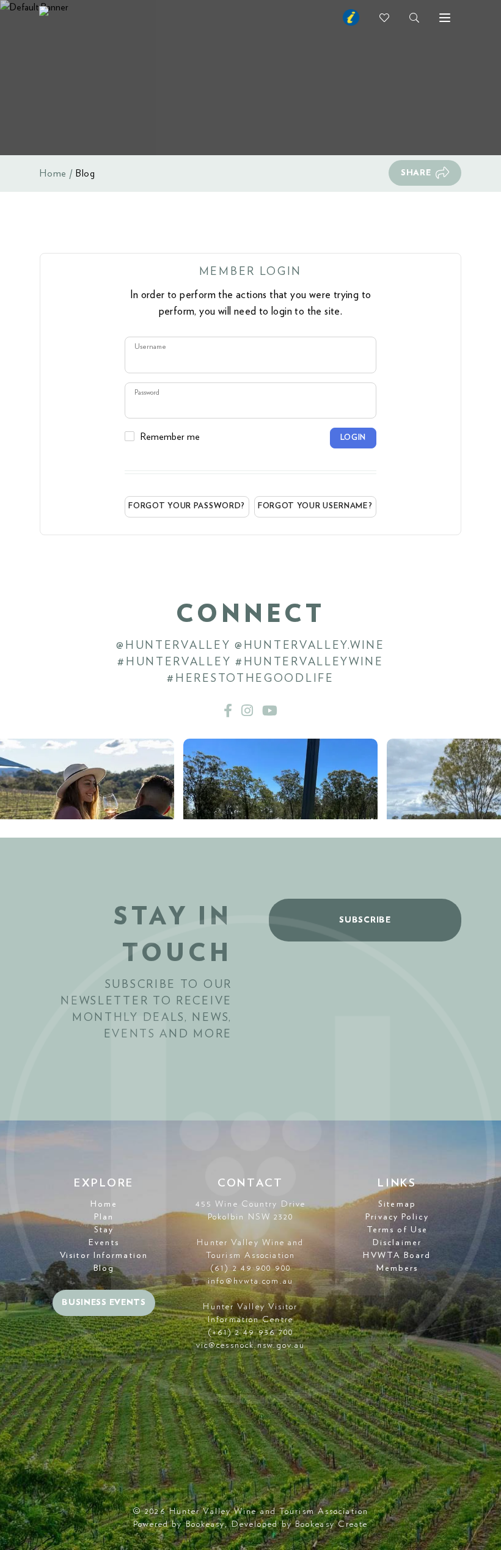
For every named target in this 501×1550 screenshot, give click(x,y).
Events (104, 1242)
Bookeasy (205, 1524)
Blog (103, 1268)
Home (53, 173)
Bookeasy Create (331, 1524)
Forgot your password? (186, 506)
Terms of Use (397, 1230)
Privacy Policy (396, 1217)
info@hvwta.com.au (250, 1281)
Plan (104, 1217)
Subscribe (364, 920)
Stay (104, 1230)
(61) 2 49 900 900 (250, 1268)
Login (353, 438)
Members (397, 1268)
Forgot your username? (315, 506)
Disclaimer (397, 1242)
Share (416, 173)
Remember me (170, 437)
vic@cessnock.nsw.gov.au (250, 1345)
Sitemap (397, 1204)
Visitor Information (104, 1255)
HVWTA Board (397, 1255)
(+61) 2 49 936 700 (251, 1332)
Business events (104, 1302)
